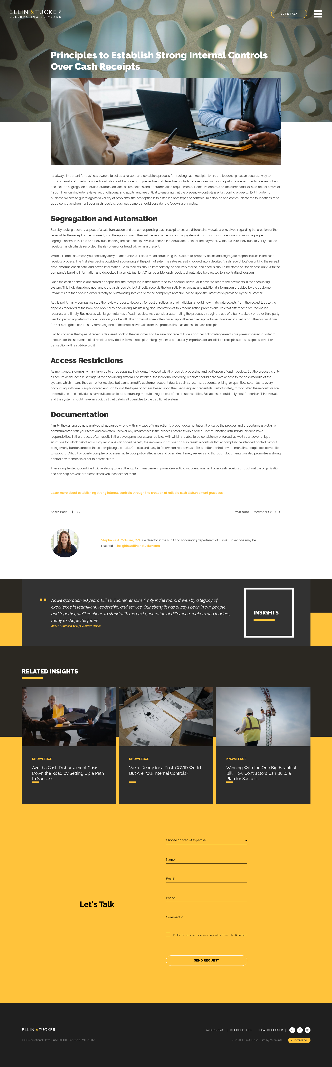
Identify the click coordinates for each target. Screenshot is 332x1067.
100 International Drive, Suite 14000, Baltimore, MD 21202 (58, 1040)
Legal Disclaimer (270, 1030)
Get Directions (241, 1030)
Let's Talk (289, 14)
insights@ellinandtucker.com (138, 546)
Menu (318, 13)
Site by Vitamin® (271, 1040)
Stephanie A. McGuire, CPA (121, 540)
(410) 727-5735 (215, 1030)
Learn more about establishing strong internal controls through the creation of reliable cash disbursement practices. (137, 493)
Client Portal (299, 1040)
